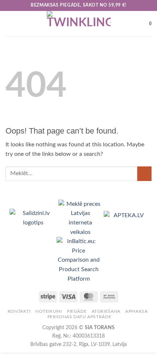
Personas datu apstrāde (79, 317)
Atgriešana (106, 311)
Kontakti (19, 311)
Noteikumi (48, 311)
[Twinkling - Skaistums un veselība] (78, 23)
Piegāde (77, 311)
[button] (9, 23)
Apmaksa (136, 311)
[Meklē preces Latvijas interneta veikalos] (81, 218)
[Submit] (144, 173)
